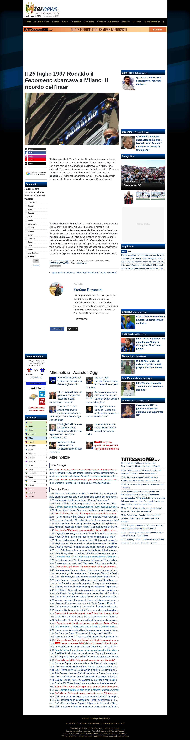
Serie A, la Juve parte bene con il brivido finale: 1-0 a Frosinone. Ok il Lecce (92, 550)
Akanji (30, 209)
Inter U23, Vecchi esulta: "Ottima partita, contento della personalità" (88, 513)
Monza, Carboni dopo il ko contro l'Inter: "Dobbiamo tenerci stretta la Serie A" (92, 540)
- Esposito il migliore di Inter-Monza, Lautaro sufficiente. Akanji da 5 (90, 666)
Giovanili (126, 356)
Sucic (30, 246)
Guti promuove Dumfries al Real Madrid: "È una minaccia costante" (88, 607)
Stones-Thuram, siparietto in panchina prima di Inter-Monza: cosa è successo (93, 686)
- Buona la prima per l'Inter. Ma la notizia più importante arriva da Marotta (98, 646)
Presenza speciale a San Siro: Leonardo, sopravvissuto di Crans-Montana (91, 630)
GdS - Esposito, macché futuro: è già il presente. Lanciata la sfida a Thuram (152, 262)
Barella (30, 220)
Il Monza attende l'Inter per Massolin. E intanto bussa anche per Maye (89, 640)
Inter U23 (126, 400)
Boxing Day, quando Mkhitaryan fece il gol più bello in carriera (106, 445)
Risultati (36, 266)
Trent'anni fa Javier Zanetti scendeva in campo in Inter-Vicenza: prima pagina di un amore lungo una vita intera (65, 413)
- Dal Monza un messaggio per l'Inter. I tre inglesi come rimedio (88, 700)
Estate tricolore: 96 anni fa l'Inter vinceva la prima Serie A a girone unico (69, 381)
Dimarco (31, 231)
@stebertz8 (81, 263)
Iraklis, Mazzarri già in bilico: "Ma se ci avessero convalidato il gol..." (88, 617)
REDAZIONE (81, 723)
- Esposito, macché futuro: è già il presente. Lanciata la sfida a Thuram (92, 479)
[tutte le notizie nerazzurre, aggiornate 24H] (43, 8)
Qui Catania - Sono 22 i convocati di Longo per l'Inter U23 (83, 633)
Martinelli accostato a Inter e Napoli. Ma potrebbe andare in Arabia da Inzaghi (93, 527)
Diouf (30, 217)
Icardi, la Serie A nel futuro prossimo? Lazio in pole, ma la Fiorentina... (89, 503)
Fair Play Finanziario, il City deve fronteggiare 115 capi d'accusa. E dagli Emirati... (95, 523)
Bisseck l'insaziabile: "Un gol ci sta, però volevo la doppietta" (85, 660)
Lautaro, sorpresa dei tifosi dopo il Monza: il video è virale (86, 643)
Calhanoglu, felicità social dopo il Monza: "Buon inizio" (82, 500)
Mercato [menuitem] (137, 22)
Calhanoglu (32, 224)
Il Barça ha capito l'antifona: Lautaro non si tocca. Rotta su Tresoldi (87, 623)
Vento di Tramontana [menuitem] (108, 22)
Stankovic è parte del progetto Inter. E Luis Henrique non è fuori (87, 613)
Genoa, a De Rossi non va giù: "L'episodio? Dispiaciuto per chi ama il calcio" (93, 493)
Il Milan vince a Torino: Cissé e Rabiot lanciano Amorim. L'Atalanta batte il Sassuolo (96, 517)
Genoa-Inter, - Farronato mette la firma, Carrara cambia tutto (90, 567)
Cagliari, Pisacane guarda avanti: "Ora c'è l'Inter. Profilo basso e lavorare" (91, 533)
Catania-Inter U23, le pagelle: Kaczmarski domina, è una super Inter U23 (90, 547)
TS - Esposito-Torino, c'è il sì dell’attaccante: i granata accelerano (87, 656)
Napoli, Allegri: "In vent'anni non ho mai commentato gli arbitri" (85, 537)
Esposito (31, 238)
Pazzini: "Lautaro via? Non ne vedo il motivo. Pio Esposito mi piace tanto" (91, 636)
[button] (36, 261)
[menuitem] (163, 22)
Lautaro (31, 235)
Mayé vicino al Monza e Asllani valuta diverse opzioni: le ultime (86, 543)
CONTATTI (106, 723)
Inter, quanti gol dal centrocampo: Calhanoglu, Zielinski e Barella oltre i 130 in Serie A (97, 573)
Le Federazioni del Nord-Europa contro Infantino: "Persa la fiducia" (88, 560)
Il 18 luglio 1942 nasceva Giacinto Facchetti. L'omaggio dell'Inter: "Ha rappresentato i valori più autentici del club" (65, 431)
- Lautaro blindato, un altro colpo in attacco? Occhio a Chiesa (86, 690)
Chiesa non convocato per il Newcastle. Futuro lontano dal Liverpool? (89, 563)
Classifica (31, 417)
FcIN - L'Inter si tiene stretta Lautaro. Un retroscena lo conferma (150, 319)
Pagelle (126, 334)
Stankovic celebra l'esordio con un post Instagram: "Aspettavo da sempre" (91, 587)
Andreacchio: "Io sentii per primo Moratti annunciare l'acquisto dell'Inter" (90, 620)
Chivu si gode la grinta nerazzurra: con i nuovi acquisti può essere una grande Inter (95, 507)
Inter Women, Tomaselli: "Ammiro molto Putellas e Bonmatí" (149, 386)
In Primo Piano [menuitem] (42, 22)
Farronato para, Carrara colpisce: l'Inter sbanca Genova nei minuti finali (90, 570)
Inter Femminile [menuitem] (152, 22)
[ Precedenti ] (36, 377)
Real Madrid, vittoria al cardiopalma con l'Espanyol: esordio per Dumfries (91, 653)
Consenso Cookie (88, 719)
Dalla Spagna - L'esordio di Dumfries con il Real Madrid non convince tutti (91, 580)
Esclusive (127, 312)
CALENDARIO (94, 723)
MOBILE (115, 723)
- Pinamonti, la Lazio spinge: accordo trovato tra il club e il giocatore (90, 577)
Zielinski (31, 228)
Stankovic (32, 257)
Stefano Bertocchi (59, 263)
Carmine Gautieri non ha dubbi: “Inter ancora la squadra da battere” (88, 610)
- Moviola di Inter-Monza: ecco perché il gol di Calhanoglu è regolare (91, 696)
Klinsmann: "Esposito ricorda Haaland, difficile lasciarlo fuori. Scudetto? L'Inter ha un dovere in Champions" (108, 473)
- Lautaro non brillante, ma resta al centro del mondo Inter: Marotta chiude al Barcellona (100, 706)
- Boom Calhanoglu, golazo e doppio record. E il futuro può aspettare (91, 693)
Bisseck (31, 206)
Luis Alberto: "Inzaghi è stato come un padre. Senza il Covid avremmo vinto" (92, 593)
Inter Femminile (130, 378)
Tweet (74, 329)
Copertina (127, 132)
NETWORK (70, 723)
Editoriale (127, 73)
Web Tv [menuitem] (126, 22)
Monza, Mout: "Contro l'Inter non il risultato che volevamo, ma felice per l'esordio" (94, 510)
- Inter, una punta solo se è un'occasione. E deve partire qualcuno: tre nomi (94, 469)
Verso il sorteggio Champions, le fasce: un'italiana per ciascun (87, 600)
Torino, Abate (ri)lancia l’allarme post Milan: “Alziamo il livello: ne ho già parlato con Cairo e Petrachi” (141, 518)
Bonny (30, 242)
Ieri (129, 251)
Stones (30, 249)
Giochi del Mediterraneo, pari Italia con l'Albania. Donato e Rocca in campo (92, 597)
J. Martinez (32, 202)
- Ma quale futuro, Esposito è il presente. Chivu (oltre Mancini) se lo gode (93, 703)
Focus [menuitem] (55, 22)
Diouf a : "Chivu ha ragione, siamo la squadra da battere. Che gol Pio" (91, 683)
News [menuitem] (65, 22)
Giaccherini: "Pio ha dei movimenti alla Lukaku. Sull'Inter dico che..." (88, 530)
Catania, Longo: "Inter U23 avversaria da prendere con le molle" (86, 680)
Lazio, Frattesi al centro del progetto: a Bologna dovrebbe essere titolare (90, 583)
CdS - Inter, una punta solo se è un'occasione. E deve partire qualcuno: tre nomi (153, 268)
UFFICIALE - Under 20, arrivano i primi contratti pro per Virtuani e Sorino (90, 590)
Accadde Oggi (62, 261)
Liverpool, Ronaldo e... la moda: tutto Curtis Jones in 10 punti (85, 603)
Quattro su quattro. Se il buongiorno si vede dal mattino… (83, 483)
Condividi (58, 329)
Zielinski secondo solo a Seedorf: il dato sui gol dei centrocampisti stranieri (91, 497)
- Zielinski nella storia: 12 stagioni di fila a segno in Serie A (86, 676)
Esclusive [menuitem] (89, 22)
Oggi (124, 251)
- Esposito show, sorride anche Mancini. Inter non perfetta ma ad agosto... (95, 663)
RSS (122, 723)
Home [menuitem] (28, 22)
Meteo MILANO (36, 383)
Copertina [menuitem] (76, 22)
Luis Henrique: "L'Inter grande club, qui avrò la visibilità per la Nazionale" (91, 627)
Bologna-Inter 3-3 (132, 185)
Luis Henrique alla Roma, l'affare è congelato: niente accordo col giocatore (91, 476)
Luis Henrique (33, 253)
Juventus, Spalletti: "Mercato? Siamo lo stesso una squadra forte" (87, 520)
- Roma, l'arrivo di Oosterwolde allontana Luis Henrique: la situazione (91, 670)
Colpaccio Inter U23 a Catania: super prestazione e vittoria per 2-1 (87, 557)
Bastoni (31, 213)
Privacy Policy (103, 719)
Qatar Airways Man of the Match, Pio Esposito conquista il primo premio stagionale (95, 553)
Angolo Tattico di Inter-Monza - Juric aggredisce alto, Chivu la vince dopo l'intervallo (96, 650)
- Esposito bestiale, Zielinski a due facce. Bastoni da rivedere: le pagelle (92, 673)
